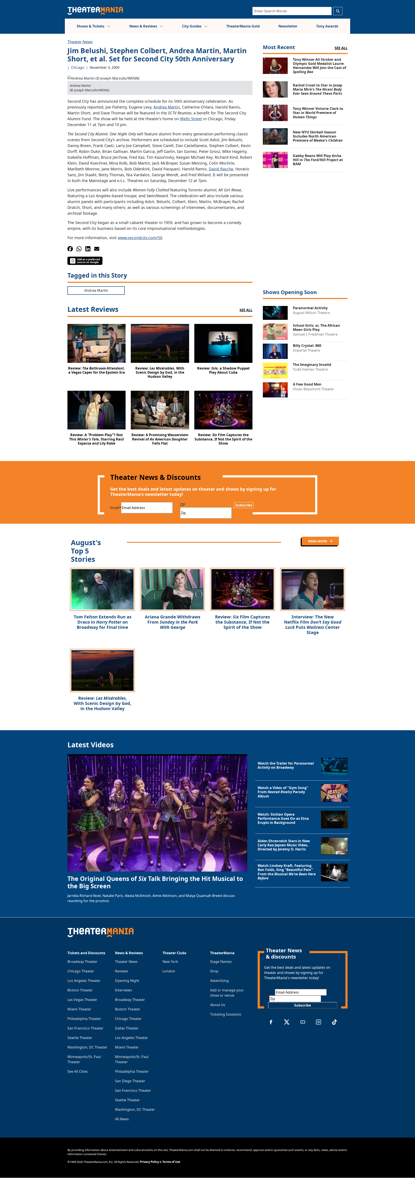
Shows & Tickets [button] (91, 26)
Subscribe (243, 505)
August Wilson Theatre (311, 312)
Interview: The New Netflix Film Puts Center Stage (312, 624)
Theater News (80, 41)
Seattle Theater (79, 1037)
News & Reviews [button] (143, 26)
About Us (217, 1004)
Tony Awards (327, 26)
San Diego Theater (130, 1081)
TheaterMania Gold (243, 26)
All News (122, 1119)
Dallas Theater (127, 1028)
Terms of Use (171, 1162)
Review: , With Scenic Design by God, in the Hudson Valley (102, 703)
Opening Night (127, 980)
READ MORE (318, 541)
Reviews (121, 971)
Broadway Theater (82, 961)
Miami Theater (79, 1009)
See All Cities (77, 1071)
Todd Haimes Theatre (310, 369)
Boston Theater (80, 990)
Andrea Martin (166, 107)
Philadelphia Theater (84, 1018)
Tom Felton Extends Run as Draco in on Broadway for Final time (102, 622)
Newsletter (287, 26)
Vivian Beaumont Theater (313, 389)
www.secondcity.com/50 (140, 237)
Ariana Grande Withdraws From (172, 622)
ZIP (182, 504)
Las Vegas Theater (82, 999)
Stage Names (221, 961)
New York (170, 961)
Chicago (77, 67)
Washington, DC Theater (87, 1047)
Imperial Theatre (306, 350)
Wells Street (191, 118)
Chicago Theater (80, 971)
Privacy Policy (149, 1162)
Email (115, 507)
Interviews (123, 990)
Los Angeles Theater (84, 980)
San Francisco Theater (85, 1028)
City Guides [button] (192, 26)
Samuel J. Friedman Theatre (315, 334)
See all (341, 48)
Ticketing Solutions (225, 1014)
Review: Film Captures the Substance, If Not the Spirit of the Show (242, 622)
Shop (214, 971)
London (169, 971)
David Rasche (221, 168)
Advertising (219, 980)
